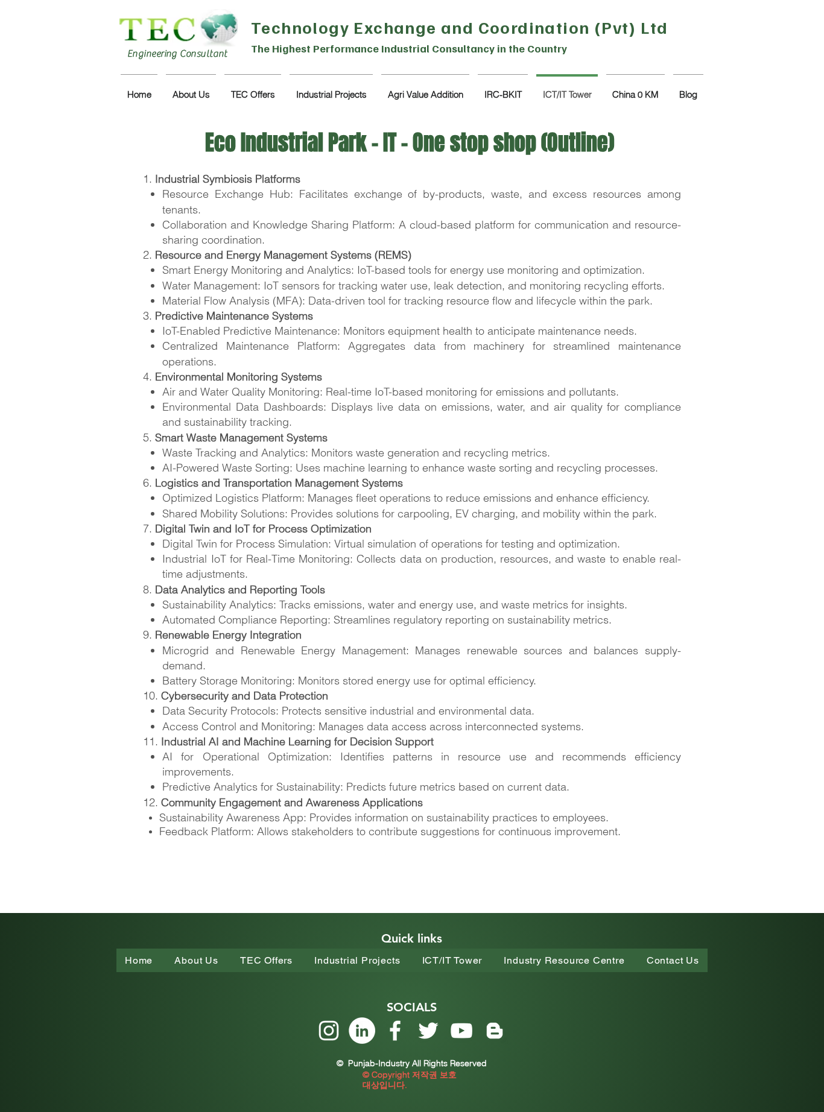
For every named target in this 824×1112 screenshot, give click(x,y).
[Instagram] (328, 1030)
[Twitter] (428, 1030)
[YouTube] (461, 1030)
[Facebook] (395, 1030)
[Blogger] (494, 1030)
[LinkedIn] (362, 1030)
